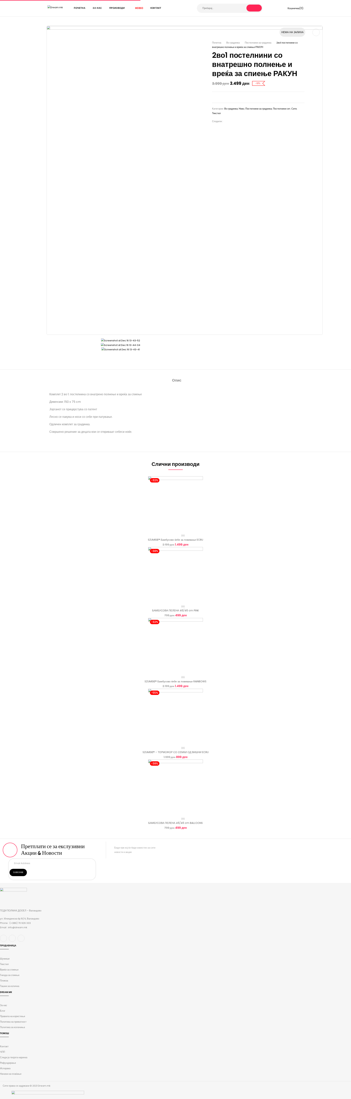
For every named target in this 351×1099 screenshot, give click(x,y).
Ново (241, 108)
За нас (3, 1005)
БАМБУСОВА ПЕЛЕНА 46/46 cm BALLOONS (175, 823)
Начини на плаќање (10, 1074)
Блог (2, 1011)
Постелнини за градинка (258, 42)
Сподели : (217, 121)
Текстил (216, 113)
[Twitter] (233, 121)
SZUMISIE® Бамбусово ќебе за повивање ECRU (175, 540)
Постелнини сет (281, 108)
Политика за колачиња (12, 1027)
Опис (176, 380)
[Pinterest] (244, 121)
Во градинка (233, 42)
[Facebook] (227, 121)
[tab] (176, 381)
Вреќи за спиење (9, 969)
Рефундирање (8, 1063)
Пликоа (4, 980)
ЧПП (2, 1052)
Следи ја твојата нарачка (13, 1057)
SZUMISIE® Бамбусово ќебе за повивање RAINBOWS (175, 681)
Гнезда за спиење (9, 975)
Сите (294, 108)
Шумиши (5, 958)
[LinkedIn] (238, 121)
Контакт (4, 1046)
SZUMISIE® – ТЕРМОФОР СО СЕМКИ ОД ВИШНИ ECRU (176, 752)
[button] (293, 8)
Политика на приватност (13, 1021)
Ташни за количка (9, 986)
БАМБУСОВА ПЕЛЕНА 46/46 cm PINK (175, 610)
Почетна (216, 42)
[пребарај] (254, 8)
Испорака (5, 1068)
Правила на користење (12, 1016)
